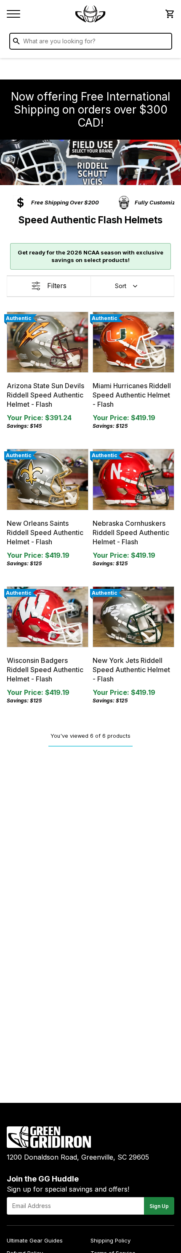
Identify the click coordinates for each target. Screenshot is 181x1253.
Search (163, 43)
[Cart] (169, 14)
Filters (57, 285)
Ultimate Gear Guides (35, 1240)
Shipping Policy (110, 1240)
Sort (120, 285)
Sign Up (159, 1206)
